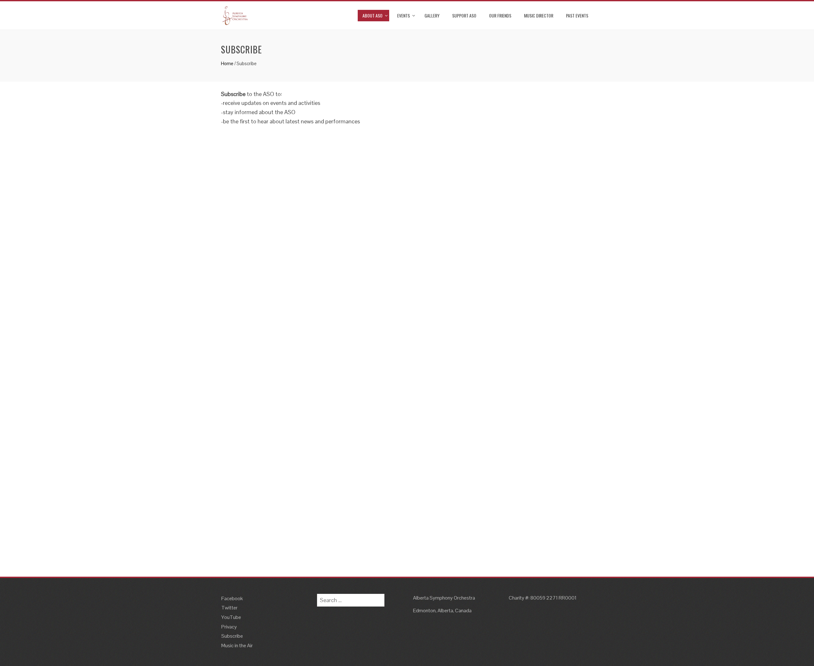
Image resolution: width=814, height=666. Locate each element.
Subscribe (232, 636)
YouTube (231, 617)
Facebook (232, 598)
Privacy (229, 626)
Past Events (577, 15)
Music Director (538, 15)
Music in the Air (237, 645)
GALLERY (431, 15)
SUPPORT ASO (464, 15)
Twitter (229, 607)
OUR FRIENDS (500, 15)
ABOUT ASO (372, 15)
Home (227, 63)
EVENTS (403, 15)
